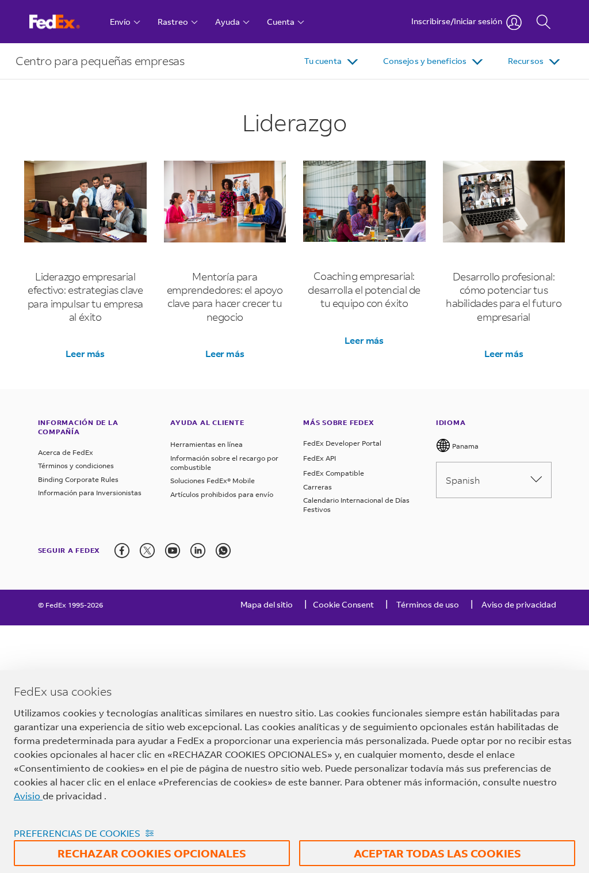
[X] (147, 550)
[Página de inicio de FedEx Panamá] (65, 21)
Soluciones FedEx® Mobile (212, 480)
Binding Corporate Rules (78, 479)
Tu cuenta (323, 60)
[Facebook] (122, 550)
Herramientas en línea (206, 444)
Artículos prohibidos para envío (221, 494)
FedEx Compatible (333, 473)
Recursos (526, 60)
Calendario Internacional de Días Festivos (356, 505)
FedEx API (319, 458)
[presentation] (122, 550)
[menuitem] (332, 61)
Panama (464, 446)
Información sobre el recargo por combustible (224, 463)
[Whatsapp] (223, 550)
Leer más (85, 353)
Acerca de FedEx (65, 452)
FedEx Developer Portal (342, 443)
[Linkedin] (197, 550)
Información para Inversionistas (89, 492)
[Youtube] (172, 550)
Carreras (317, 487)
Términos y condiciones (76, 465)
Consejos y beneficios (424, 60)
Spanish (463, 480)
